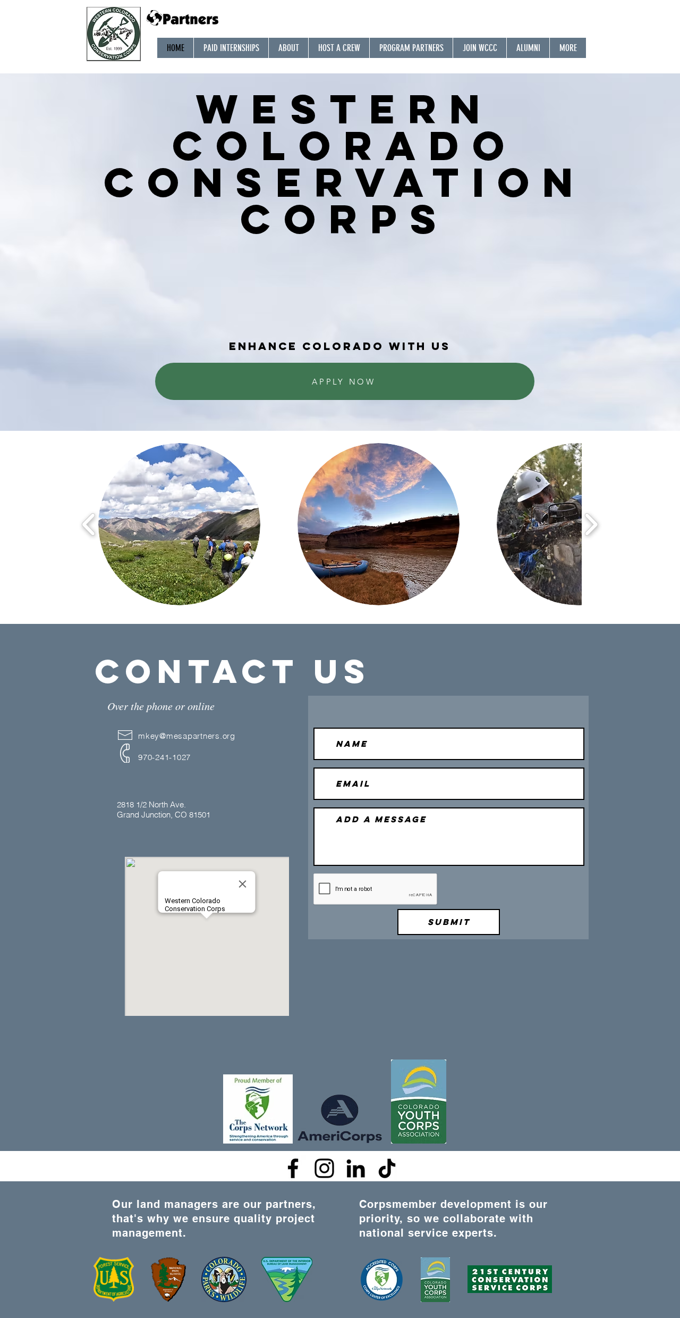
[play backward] (89, 524)
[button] (179, 524)
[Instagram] (324, 1168)
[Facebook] (293, 1168)
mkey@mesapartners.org (186, 736)
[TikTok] (387, 1168)
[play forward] (591, 524)
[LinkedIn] (356, 1168)
